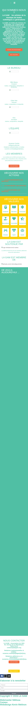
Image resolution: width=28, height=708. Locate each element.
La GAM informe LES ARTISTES (10, 190)
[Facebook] (2, 676)
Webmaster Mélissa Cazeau (10, 701)
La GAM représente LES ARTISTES (12, 180)
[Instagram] (9, 676)
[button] (14, 181)
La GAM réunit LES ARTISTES (15, 185)
